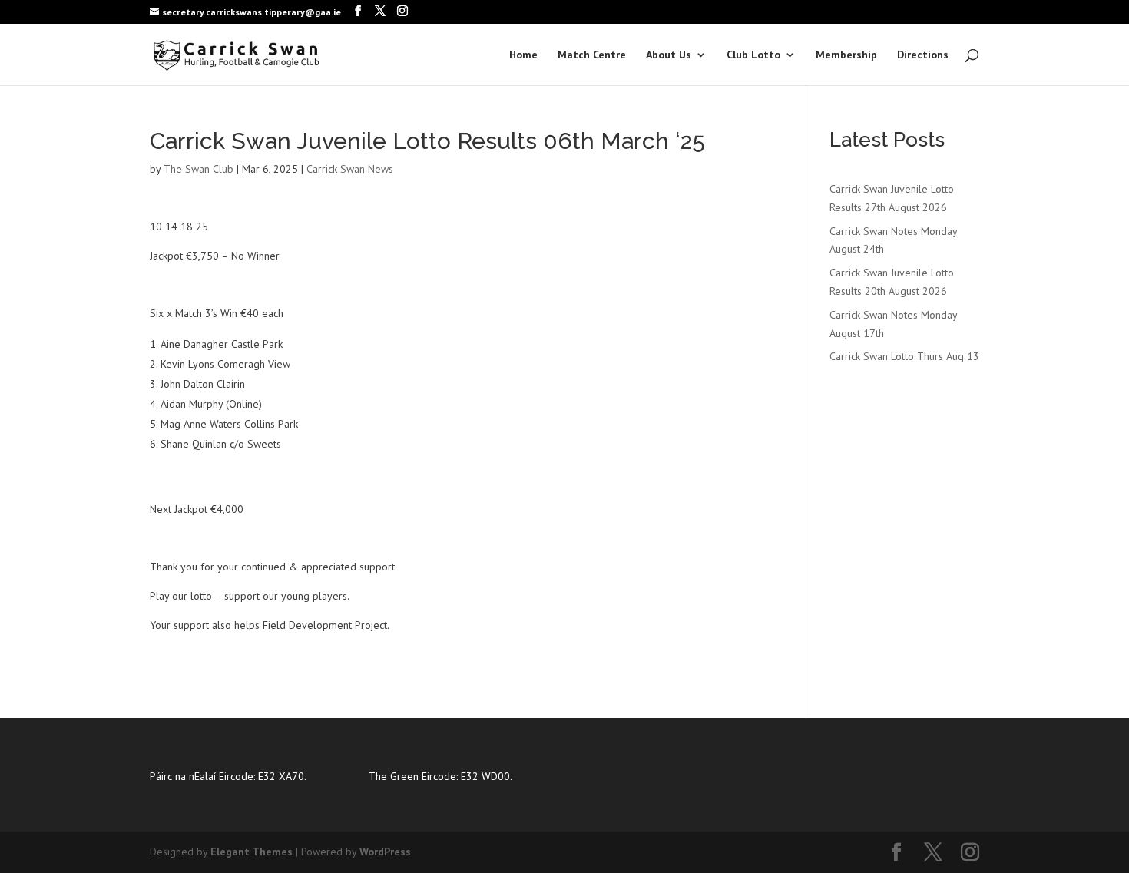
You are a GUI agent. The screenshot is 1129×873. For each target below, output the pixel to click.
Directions (923, 55)
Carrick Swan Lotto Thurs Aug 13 (904, 356)
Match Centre (592, 55)
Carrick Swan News (349, 169)
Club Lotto (753, 55)
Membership (846, 55)
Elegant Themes (251, 851)
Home (523, 55)
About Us (668, 55)
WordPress (385, 851)
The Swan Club (198, 169)
